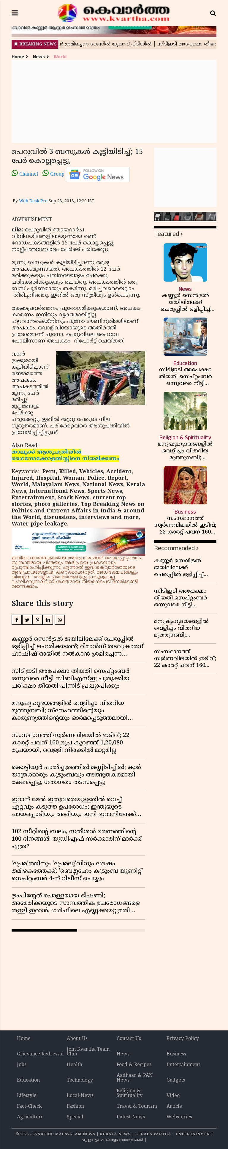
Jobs (21, 1065)
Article (174, 1106)
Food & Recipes (134, 1065)
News (39, 56)
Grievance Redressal (40, 1054)
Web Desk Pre (33, 201)
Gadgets (176, 1080)
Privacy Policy (183, 1039)
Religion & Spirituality (129, 1093)
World (60, 56)
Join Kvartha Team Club (88, 1052)
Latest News (131, 1117)
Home (18, 56)
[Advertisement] (114, 101)
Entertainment (183, 1065)
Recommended (174, 548)
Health (74, 1065)
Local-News (80, 1096)
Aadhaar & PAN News (135, 1078)
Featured (166, 234)
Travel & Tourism (137, 1106)
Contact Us (129, 1039)
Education (28, 1080)
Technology (80, 1080)
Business (176, 1054)
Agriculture (30, 1117)
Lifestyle (27, 1096)
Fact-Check (29, 1106)
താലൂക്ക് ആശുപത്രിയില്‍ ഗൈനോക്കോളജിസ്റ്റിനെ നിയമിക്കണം (65, 455)
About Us (77, 1039)
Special (75, 1117)
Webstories (179, 1117)
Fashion (75, 1106)
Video (173, 1096)
